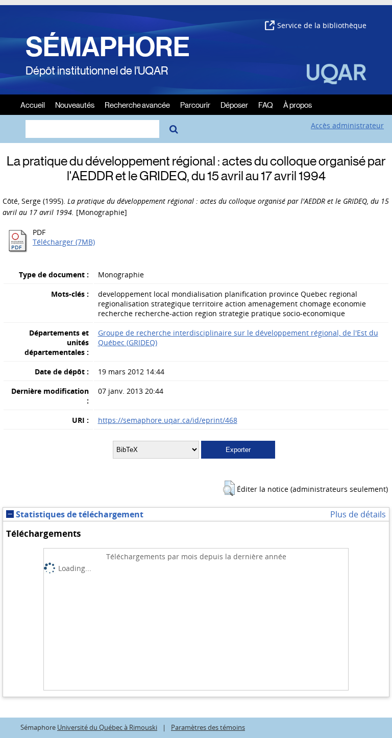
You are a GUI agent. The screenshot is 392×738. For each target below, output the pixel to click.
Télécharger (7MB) (64, 242)
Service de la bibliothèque (321, 25)
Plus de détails (358, 514)
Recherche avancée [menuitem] (137, 104)
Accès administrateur (347, 125)
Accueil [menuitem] (32, 104)
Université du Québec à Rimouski (107, 727)
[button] (229, 488)
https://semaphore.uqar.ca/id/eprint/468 (167, 420)
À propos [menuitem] (297, 104)
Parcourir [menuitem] (195, 104)
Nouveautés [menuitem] (74, 104)
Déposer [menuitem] (234, 104)
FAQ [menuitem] (265, 104)
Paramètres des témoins (208, 727)
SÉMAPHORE (108, 47)
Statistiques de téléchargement (78, 514)
